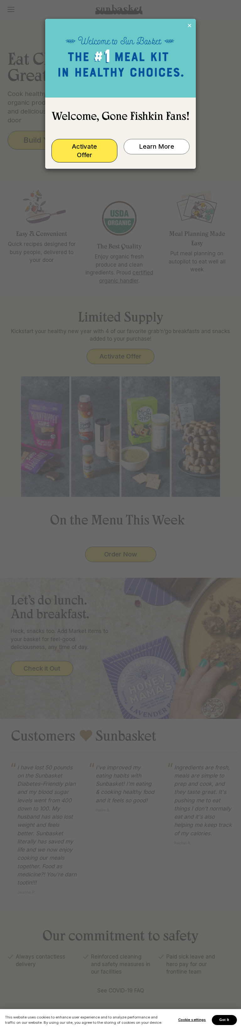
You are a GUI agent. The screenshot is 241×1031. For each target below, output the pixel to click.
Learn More (156, 146)
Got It (224, 1020)
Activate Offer (84, 151)
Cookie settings (192, 1020)
